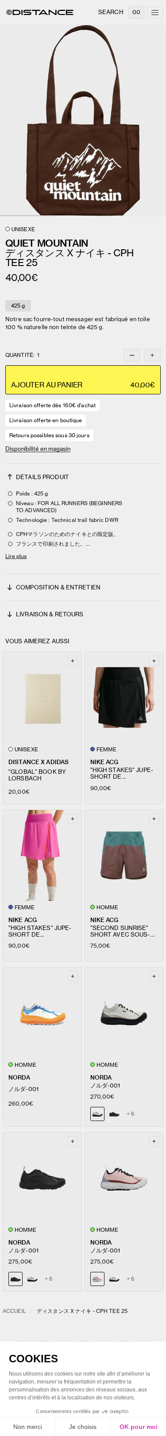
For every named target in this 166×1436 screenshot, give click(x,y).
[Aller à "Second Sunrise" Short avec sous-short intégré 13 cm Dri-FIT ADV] (124, 855)
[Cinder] (32, 1279)
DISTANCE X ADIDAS (38, 762)
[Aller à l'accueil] (39, 12)
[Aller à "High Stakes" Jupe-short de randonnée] (124, 697)
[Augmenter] (152, 355)
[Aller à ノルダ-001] (42, 1012)
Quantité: (22, 355)
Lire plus (16, 556)
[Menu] (155, 13)
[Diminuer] (132, 355)
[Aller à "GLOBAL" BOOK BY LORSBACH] (42, 697)
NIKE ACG (104, 762)
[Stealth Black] (114, 1114)
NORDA (19, 1077)
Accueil (14, 1311)
